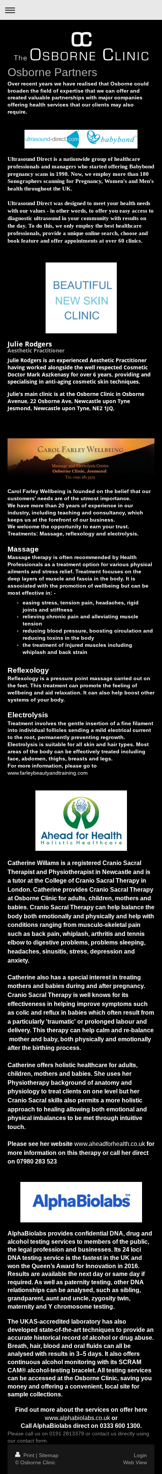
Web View (135, 1462)
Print (29, 1455)
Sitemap (48, 1455)
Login (140, 1455)
